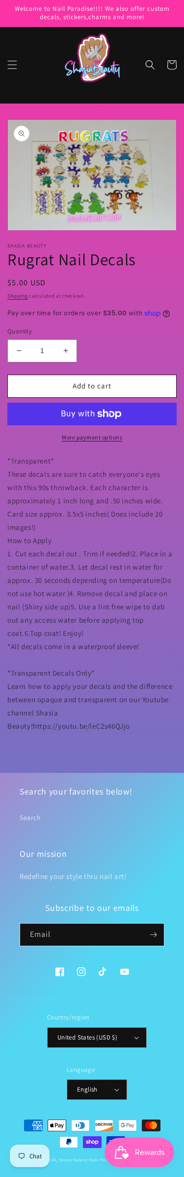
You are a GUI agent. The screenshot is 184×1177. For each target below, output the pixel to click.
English (87, 1089)
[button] (12, 65)
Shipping (17, 296)
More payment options (92, 437)
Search (30, 817)
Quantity (19, 331)
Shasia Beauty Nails (78, 1159)
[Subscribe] (153, 934)
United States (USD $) (87, 1037)
